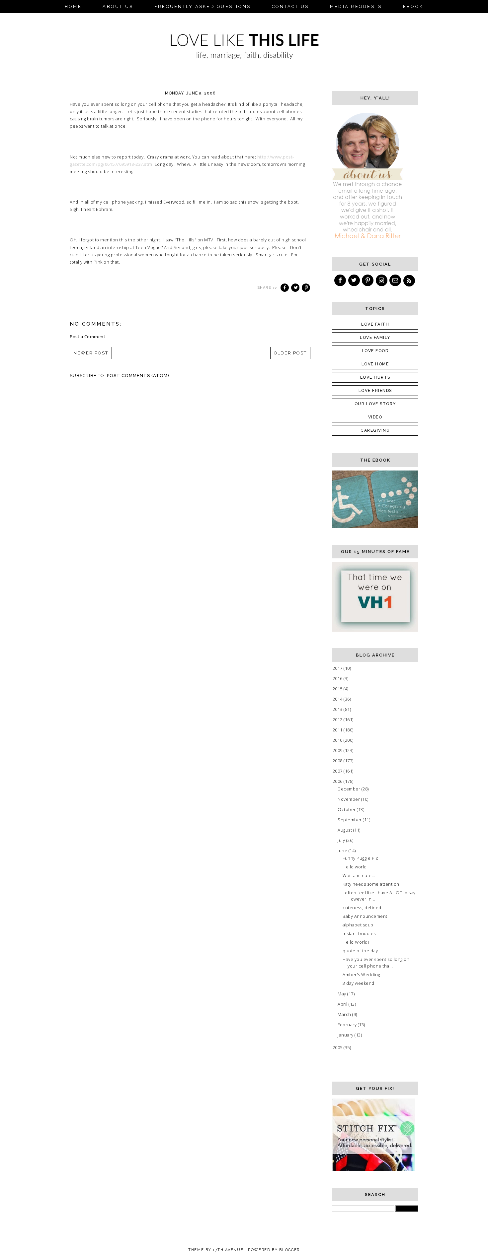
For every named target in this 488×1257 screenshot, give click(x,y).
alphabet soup (358, 925)
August (345, 830)
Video (375, 417)
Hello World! (356, 942)
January (346, 1035)
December (350, 789)
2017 (338, 668)
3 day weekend (358, 983)
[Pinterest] (368, 280)
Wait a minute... (359, 875)
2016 (338, 678)
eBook (413, 6)
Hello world (355, 867)
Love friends (375, 390)
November (349, 799)
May (342, 994)
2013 (338, 709)
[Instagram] (382, 280)
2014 (338, 699)
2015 (338, 689)
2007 (338, 771)
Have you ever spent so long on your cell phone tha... (376, 962)
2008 (338, 761)
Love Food (375, 350)
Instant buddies (359, 933)
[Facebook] (340, 280)
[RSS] (409, 280)
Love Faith (375, 324)
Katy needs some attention (371, 884)
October (347, 809)
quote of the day (360, 951)
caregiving (375, 430)
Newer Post (90, 352)
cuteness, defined (362, 908)
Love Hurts (375, 377)
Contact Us (290, 6)
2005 (338, 1047)
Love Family (375, 337)
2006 (338, 781)
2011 (338, 730)
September (350, 820)
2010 (338, 740)
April (343, 1004)
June (343, 850)
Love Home (375, 364)
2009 (338, 750)
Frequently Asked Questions (202, 6)
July (342, 840)
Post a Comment (87, 337)
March (345, 1014)
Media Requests (356, 6)
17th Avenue (228, 1250)
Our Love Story (375, 404)
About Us (118, 6)
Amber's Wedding (361, 974)
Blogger (289, 1250)
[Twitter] (354, 280)
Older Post (290, 352)
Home (73, 6)
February (348, 1025)
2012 (338, 720)
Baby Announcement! (365, 916)
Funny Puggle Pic (360, 858)
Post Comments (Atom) (138, 375)
